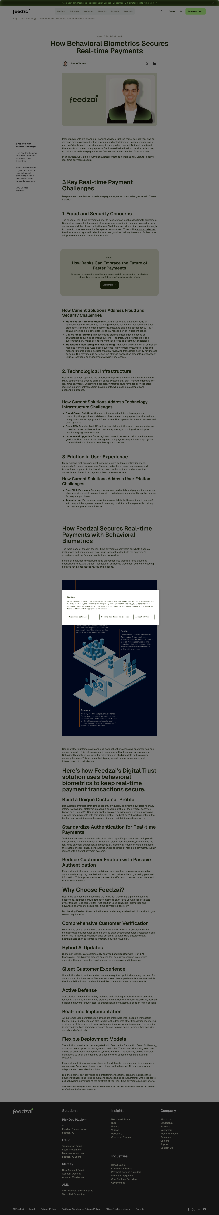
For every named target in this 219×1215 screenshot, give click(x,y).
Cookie (69, 609)
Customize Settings (78, 617)
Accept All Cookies (144, 617)
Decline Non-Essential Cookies (115, 617)
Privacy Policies (83, 609)
